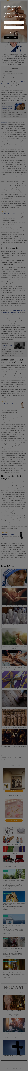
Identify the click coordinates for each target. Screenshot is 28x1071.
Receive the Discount (11, 37)
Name (5, 19)
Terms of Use (17, 30)
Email (5, 25)
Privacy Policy (8, 32)
